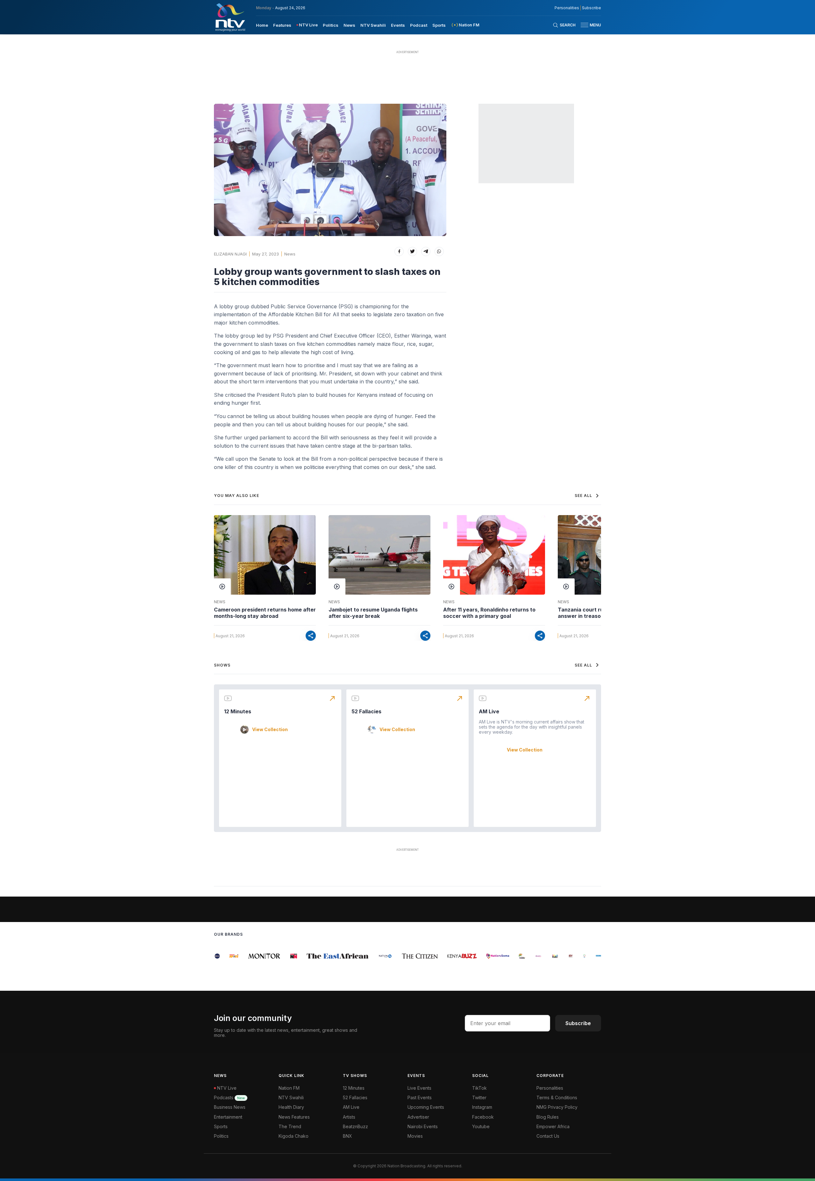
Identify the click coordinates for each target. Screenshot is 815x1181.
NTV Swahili (373, 25)
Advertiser (418, 1117)
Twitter (479, 1097)
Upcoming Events (426, 1107)
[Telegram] (425, 251)
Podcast (418, 25)
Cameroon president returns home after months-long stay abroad (265, 612)
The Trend (290, 1126)
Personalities (567, 8)
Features (282, 25)
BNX (347, 1136)
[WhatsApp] (439, 251)
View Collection (270, 729)
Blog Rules (547, 1117)
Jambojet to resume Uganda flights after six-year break (373, 612)
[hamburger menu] (584, 25)
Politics (330, 25)
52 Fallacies (366, 711)
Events (398, 25)
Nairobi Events (423, 1126)
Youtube (481, 1126)
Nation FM (289, 1088)
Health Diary (291, 1107)
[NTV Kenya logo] (230, 17)
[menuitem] (262, 25)
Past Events (420, 1097)
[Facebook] (399, 251)
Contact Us (547, 1136)
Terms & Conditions (556, 1097)
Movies (415, 1136)
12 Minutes (237, 711)
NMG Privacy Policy (557, 1107)
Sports (439, 25)
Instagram (482, 1107)
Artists (349, 1117)
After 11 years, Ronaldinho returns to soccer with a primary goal (489, 612)
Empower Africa (553, 1126)
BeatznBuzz (355, 1126)
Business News (229, 1107)
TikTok (479, 1088)
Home (262, 25)
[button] (588, 25)
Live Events (419, 1088)
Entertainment (228, 1117)
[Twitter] (412, 251)
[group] (228, 956)
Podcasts (229, 1097)
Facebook (483, 1117)
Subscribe (591, 8)
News (349, 25)
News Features (294, 1117)
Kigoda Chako (293, 1136)
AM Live (489, 711)
